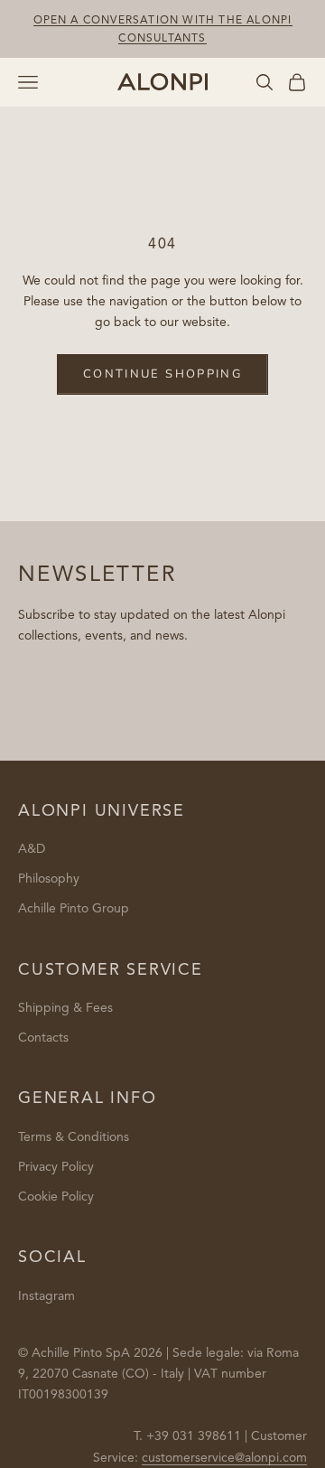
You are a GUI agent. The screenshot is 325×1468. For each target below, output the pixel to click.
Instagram (46, 1296)
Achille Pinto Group (73, 908)
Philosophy (48, 878)
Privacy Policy (56, 1166)
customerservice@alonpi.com (224, 1457)
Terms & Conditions (73, 1137)
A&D (31, 848)
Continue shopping (162, 374)
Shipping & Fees (65, 1007)
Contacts (43, 1037)
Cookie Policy (56, 1196)
